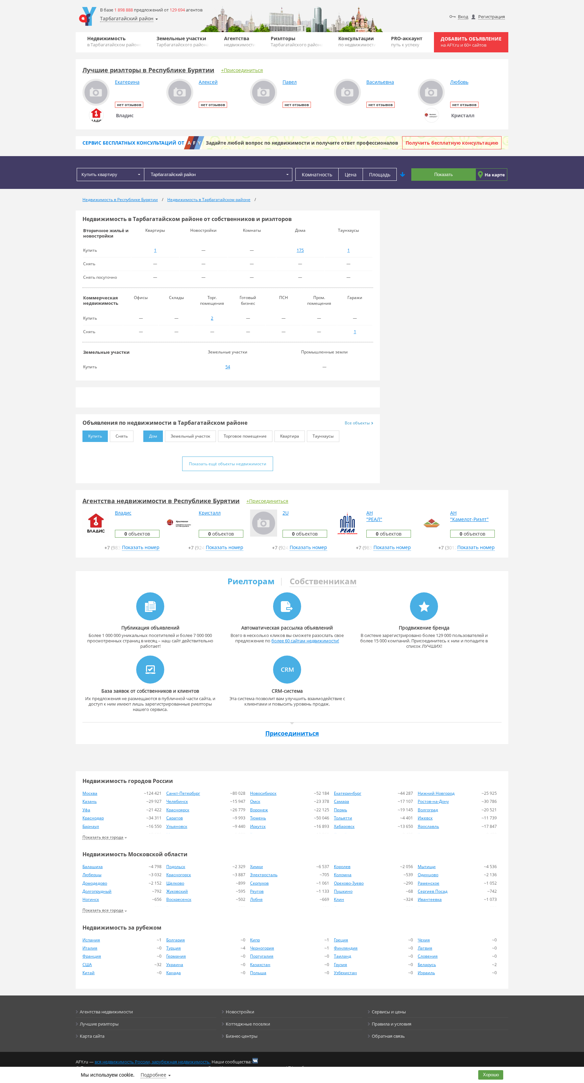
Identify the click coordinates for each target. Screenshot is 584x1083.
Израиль (426, 973)
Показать (443, 174)
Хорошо (491, 1074)
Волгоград (428, 810)
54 (227, 367)
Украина (174, 964)
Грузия (340, 964)
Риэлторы (297, 41)
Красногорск (178, 875)
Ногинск (90, 899)
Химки (256, 866)
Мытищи (427, 866)
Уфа (86, 810)
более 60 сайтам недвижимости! (305, 641)
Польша (258, 973)
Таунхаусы (323, 436)
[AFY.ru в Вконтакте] (255, 1060)
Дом (153, 436)
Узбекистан (345, 973)
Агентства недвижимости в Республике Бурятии (161, 501)
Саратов (174, 818)
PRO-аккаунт (406, 41)
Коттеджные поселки (248, 1024)
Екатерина (127, 82)
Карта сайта (92, 1036)
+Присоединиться (242, 70)
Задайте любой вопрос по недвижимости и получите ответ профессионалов (302, 143)
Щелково (175, 883)
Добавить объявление (471, 41)
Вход (463, 17)
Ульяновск (176, 826)
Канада (173, 973)
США (87, 964)
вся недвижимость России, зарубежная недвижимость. (153, 1062)
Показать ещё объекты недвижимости (227, 464)
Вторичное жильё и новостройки (105, 233)
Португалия (261, 956)
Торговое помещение (245, 436)
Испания (91, 940)
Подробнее (153, 1075)
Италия (89, 948)
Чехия (424, 940)
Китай (88, 973)
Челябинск (177, 801)
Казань (89, 801)
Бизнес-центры (242, 1036)
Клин (339, 899)
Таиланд (342, 956)
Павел (290, 82)
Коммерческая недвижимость (100, 300)
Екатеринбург (347, 793)
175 (300, 250)
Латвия (425, 948)
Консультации (357, 41)
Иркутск (258, 826)
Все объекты (357, 423)
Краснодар (93, 818)
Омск (255, 801)
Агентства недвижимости (106, 1012)
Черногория (262, 948)
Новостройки (240, 1012)
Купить (95, 436)
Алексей (208, 82)
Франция (91, 956)
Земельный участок (190, 436)
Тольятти (343, 818)
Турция (173, 948)
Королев (342, 866)
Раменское (428, 883)
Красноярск (177, 810)
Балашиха (92, 866)
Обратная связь (388, 1036)
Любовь (459, 82)
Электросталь (263, 875)
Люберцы (91, 875)
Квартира (289, 436)
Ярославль (428, 826)
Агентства (240, 41)
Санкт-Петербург (183, 793)
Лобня (256, 899)
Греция (341, 940)
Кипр (255, 940)
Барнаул (90, 826)
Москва (89, 793)
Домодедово (94, 883)
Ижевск (425, 818)
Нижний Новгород (436, 793)
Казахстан (260, 964)
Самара (341, 801)
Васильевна (380, 82)
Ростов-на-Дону (433, 801)
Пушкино (343, 891)
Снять (122, 436)
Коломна (342, 875)
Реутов (257, 891)
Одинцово (428, 875)
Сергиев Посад (432, 891)
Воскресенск (178, 899)
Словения (428, 956)
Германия (176, 956)
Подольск (175, 866)
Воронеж (259, 810)
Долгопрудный (97, 891)
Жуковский (177, 891)
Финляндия (346, 948)
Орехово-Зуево (349, 883)
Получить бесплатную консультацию (452, 143)
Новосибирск (263, 793)
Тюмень (258, 818)
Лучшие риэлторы (99, 1024)
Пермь (340, 810)
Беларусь (427, 964)
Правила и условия (391, 1024)
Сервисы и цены (389, 1012)
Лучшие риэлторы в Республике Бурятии (148, 70)
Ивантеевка (430, 899)
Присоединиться (292, 733)
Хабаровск (344, 826)
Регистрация (491, 17)
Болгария (175, 940)
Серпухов (259, 883)
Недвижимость (114, 41)
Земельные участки (182, 41)
